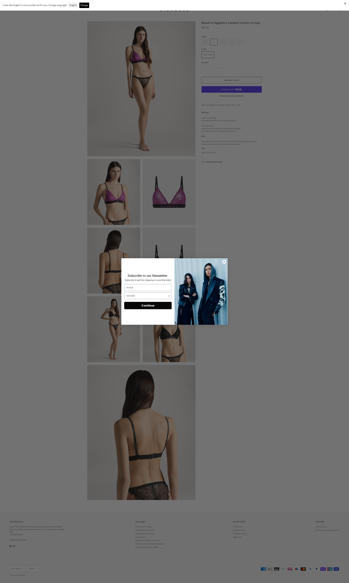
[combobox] (147, 295)
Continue (148, 305)
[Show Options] (169, 295)
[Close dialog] (224, 261)
